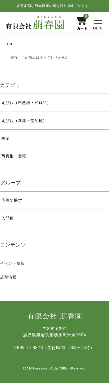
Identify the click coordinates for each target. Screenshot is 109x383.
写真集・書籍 (13, 156)
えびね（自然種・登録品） (26, 102)
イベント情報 (12, 263)
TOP (10, 44)
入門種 (7, 218)
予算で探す (11, 200)
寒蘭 (5, 138)
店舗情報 (8, 277)
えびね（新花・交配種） (24, 120)
